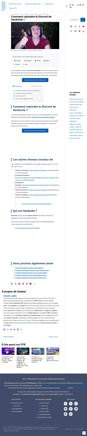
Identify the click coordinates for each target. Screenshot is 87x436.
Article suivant (54, 337)
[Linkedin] (83, 5)
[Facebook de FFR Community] (71, 27)
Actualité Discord (27, 14)
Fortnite (45, 385)
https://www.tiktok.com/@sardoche (39, 195)
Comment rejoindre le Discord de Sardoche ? (28, 90)
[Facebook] (70, 5)
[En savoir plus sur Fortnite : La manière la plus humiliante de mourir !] (38, 351)
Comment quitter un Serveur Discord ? (52, 359)
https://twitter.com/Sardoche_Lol (39, 170)
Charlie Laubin (43, 427)
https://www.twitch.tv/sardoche (38, 190)
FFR (12, 14)
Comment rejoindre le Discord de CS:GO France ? (31, 278)
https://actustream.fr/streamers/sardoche (27, 228)
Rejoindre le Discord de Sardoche (35, 80)
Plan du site (36, 429)
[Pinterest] (19, 284)
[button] (21, 4)
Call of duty (59, 385)
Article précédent (8, 337)
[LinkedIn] (18, 329)
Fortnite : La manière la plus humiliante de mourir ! (37, 359)
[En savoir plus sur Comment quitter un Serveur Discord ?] (52, 351)
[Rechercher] (82, 20)
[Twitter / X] (15, 284)
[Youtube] (65, 409)
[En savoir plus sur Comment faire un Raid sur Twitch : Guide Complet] (8, 351)
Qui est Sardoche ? (21, 96)
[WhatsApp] (34, 284)
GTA (49, 385)
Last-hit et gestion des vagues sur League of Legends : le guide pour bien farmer (22, 362)
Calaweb (8, 429)
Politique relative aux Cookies (11, 430)
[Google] (83, 31)
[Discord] (70, 7)
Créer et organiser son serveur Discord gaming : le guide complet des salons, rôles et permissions (76, 104)
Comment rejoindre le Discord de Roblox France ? (31, 275)
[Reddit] (27, 284)
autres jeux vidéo (78, 388)
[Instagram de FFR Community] (75, 27)
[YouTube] (78, 5)
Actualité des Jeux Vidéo (18, 14)
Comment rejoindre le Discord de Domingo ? (37, 204)
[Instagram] (72, 5)
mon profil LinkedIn (25, 320)
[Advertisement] (35, 146)
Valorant (53, 385)
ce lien (18, 224)
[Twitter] (75, 5)
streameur (14, 218)
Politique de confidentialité (48, 429)
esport (30, 218)
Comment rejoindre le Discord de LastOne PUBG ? (31, 273)
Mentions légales (27, 429)
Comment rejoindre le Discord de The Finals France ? (32, 270)
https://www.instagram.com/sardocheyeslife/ (35, 185)
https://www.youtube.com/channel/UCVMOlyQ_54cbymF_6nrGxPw (35, 178)
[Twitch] (80, 5)
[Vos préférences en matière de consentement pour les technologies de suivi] (84, 433)
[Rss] (71, 414)
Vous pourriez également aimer (24, 98)
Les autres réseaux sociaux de (24, 93)
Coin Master (63, 388)
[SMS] (30, 284)
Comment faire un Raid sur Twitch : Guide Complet (7, 359)
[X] (79, 27)
